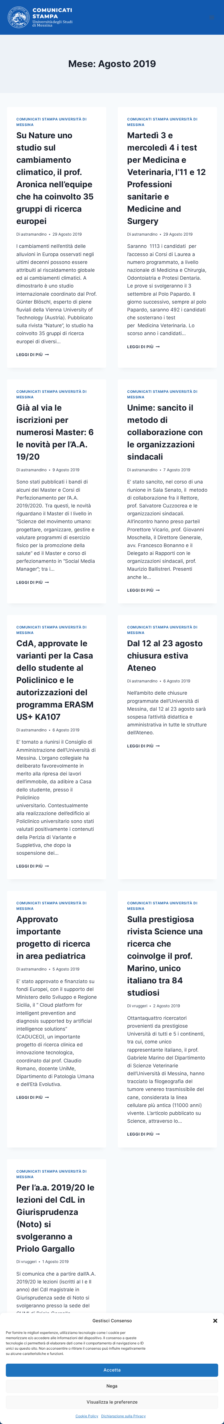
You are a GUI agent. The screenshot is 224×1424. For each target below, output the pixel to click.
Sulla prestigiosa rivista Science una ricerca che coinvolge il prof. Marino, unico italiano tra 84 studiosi (165, 956)
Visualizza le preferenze (112, 1402)
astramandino (34, 234)
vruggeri (139, 1005)
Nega (112, 1386)
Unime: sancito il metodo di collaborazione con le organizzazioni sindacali (165, 432)
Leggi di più (32, 354)
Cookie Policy (87, 1416)
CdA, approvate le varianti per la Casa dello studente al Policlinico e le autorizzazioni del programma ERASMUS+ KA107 (55, 680)
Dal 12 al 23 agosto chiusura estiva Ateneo (165, 655)
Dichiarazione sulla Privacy (123, 1416)
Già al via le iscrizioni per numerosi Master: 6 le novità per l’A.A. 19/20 (55, 432)
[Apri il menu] (211, 17)
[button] (215, 1321)
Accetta (112, 1370)
